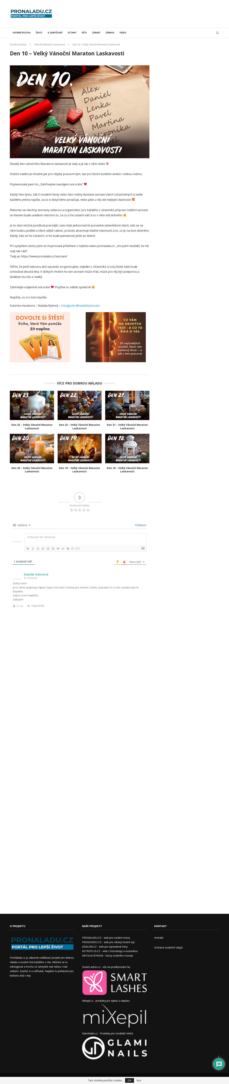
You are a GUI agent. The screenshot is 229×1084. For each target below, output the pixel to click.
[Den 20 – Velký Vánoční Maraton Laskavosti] (32, 448)
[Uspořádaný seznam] (47, 548)
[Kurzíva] (32, 548)
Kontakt (158, 937)
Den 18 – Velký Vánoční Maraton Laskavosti (127, 469)
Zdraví (96, 32)
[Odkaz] (67, 548)
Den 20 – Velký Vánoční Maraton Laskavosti (31, 469)
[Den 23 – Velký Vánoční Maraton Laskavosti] (32, 405)
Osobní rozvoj (21, 32)
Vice (139, 1080)
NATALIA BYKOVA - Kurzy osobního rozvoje (107, 955)
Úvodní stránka (18, 44)
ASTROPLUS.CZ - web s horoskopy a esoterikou (110, 951)
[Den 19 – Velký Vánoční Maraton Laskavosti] (80, 448)
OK (129, 1080)
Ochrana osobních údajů (168, 947)
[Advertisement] (154, 13)
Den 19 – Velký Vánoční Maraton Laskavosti (79, 469)
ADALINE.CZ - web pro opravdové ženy (105, 946)
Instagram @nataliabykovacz (80, 306)
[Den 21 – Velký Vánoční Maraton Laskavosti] (127, 405)
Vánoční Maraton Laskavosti (49, 44)
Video (123, 32)
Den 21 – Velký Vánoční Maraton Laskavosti (127, 426)
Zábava (110, 32)
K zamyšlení (55, 32)
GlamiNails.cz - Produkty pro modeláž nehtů (107, 1033)
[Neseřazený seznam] (52, 548)
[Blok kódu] (62, 548)
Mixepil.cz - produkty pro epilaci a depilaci (106, 1000)
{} (72, 548)
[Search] (217, 33)
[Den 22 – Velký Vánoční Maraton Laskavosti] (80, 405)
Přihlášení (140, 525)
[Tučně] (27, 548)
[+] (78, 548)
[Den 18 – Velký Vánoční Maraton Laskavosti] (127, 448)
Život (39, 32)
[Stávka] (42, 548)
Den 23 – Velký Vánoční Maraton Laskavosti (31, 426)
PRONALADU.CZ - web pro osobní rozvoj (106, 937)
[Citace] (57, 548)
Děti (84, 32)
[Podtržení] (37, 548)
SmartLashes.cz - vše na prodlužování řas (106, 967)
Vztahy (72, 32)
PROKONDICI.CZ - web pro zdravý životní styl (108, 942)
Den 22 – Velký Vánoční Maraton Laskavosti (79, 426)
